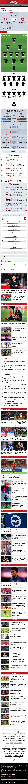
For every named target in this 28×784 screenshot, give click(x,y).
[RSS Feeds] (7, 782)
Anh (14, 734)
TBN (18, 734)
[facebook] (9, 782)
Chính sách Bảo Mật (15, 780)
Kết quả (8, 5)
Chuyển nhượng (15, 5)
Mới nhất (7, 731)
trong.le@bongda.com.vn (10, 776)
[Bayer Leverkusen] (3, 218)
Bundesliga (15, 12)
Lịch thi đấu (3, 5)
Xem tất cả (14, 267)
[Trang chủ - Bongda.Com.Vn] (14, 2)
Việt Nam (4, 736)
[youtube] (14, 782)
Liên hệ (7, 780)
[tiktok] (12, 782)
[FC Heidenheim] (24, 218)
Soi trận (22, 734)
